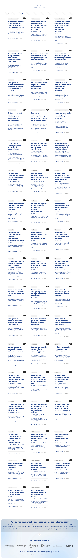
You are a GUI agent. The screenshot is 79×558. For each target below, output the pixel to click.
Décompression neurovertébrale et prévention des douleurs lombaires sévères (14, 147)
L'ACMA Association (38, 552)
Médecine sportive (35, 18)
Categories (13, 13)
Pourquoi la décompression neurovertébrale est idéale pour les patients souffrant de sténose (39, 117)
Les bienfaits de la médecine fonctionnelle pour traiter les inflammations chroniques (62, 86)
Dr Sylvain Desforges (12, 38)
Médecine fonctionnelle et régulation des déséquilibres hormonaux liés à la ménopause (16, 57)
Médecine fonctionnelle (13, 18)
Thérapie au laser (58, 51)
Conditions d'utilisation (45, 554)
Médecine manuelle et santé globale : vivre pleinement (15, 465)
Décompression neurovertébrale (38, 110)
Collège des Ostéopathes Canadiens (52, 552)
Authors (24, 13)
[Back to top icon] (39, 534)
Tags (19, 13)
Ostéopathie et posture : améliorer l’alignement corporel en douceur (62, 406)
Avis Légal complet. (71, 529)
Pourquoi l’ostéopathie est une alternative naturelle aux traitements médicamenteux (39, 207)
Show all (72, 13)
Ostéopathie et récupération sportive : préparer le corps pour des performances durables (16, 86)
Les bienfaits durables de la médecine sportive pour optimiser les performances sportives (39, 25)
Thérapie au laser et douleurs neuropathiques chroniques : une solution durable (15, 117)
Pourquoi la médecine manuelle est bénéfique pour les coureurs (16, 492)
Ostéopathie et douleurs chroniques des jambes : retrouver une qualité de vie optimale (62, 177)
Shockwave (34, 51)
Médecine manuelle (36, 431)
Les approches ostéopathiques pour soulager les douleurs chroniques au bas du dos (38, 379)
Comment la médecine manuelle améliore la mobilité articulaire (62, 465)
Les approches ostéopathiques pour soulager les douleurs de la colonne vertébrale (38, 293)
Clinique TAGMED (36, 551)
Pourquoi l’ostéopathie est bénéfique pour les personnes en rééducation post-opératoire (39, 408)
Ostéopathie (11, 79)
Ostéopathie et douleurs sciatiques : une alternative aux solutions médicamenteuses (15, 438)
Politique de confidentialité (34, 554)
